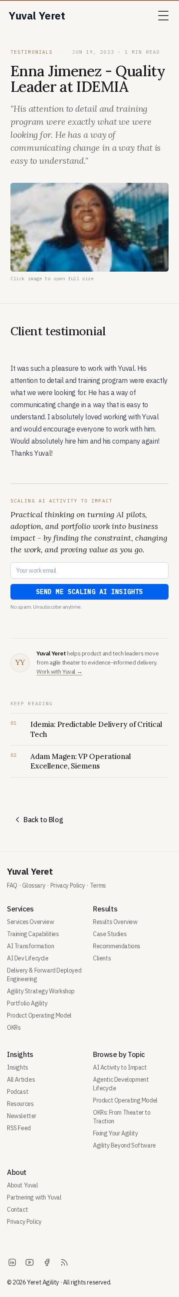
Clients (102, 958)
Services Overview (30, 922)
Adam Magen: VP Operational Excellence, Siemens (80, 761)
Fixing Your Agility (115, 1133)
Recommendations (116, 946)
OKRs (13, 1027)
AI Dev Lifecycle (28, 958)
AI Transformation (30, 946)
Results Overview (115, 922)
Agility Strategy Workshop (41, 991)
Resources (20, 1104)
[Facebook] (47, 1262)
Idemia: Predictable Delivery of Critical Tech (96, 729)
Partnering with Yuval (34, 1197)
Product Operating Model (39, 1015)
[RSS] (64, 1262)
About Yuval (22, 1185)
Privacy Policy (67, 885)
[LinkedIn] (12, 1262)
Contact (17, 1209)
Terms (98, 885)
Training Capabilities (33, 934)
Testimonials (33, 52)
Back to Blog (43, 819)
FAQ (12, 885)
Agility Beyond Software (124, 1145)
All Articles (21, 1079)
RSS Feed (19, 1128)
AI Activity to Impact (120, 1067)
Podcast (17, 1092)
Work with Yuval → (59, 671)
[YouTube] (29, 1262)
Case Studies (109, 934)
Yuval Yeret (30, 871)
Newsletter (21, 1116)
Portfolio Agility (27, 1003)
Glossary (33, 885)
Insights (17, 1067)
